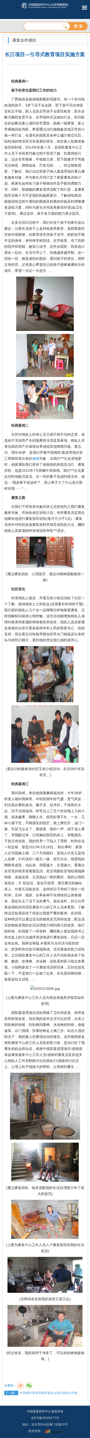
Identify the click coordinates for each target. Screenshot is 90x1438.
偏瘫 (35, 458)
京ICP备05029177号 (45, 1418)
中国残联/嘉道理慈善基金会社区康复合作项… (50, 1393)
